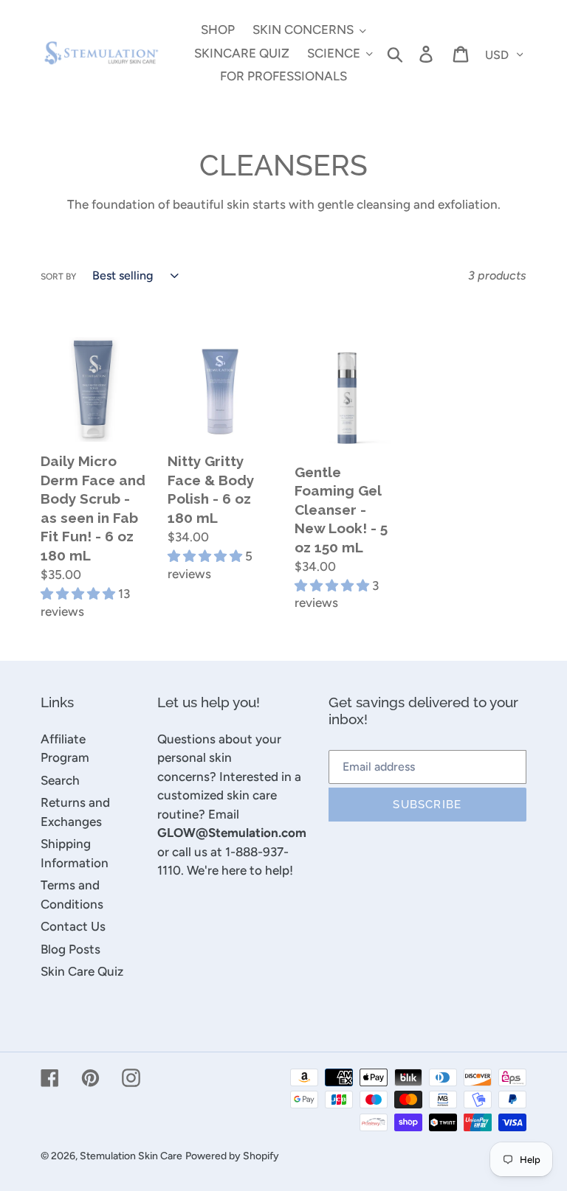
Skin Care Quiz (82, 971)
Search (60, 780)
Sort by (58, 276)
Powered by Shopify (232, 1156)
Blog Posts (70, 949)
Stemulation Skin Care (131, 1156)
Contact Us (73, 926)
